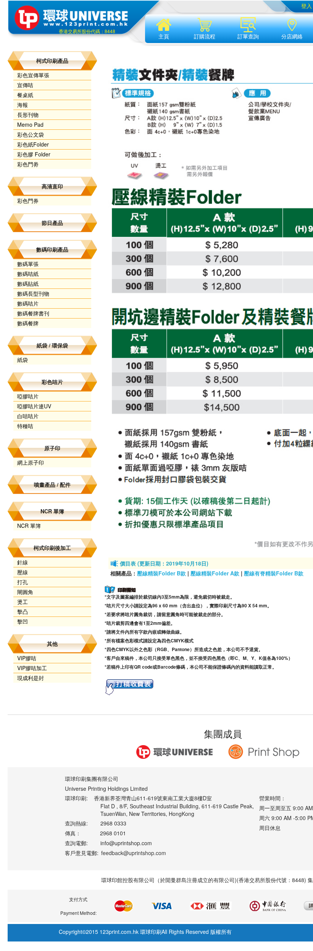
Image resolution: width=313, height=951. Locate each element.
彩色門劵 (28, 164)
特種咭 (25, 426)
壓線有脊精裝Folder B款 (273, 573)
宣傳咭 (25, 85)
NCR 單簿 (29, 525)
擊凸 (22, 611)
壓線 (22, 572)
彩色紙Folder (33, 144)
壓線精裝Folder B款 (161, 573)
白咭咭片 (28, 416)
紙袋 (22, 359)
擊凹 (22, 621)
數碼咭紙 (28, 273)
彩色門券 (28, 200)
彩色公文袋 (30, 134)
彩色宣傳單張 (33, 75)
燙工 (22, 601)
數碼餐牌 (28, 323)
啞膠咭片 (28, 396)
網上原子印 (30, 462)
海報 (22, 104)
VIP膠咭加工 (32, 668)
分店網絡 (292, 36)
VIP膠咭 (26, 658)
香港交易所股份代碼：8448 (87, 31)
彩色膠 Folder (33, 154)
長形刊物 (28, 114)
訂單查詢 (248, 36)
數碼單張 (28, 264)
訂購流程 (204, 36)
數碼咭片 (28, 303)
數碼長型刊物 (33, 293)
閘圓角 (25, 592)
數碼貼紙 (28, 283)
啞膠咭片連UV (34, 406)
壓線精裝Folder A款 (214, 573)
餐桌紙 (25, 95)
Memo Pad (30, 124)
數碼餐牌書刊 (33, 313)
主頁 (163, 36)
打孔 (22, 582)
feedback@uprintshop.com (133, 853)
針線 (22, 562)
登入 (306, 6)
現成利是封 (30, 678)
